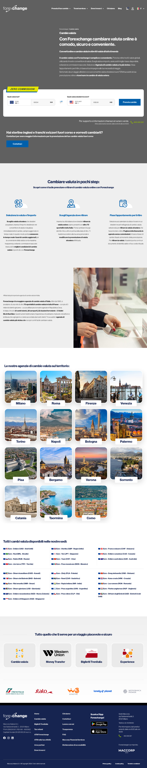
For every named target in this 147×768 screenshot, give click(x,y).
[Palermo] (126, 425)
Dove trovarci (96, 8)
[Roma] (56, 386)
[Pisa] (20, 463)
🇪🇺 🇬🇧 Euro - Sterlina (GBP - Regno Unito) (67, 549)
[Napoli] (56, 425)
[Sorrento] (126, 463)
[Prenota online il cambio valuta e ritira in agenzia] (20, 655)
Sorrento (126, 480)
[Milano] (20, 386)
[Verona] (91, 463)
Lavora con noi (68, 724)
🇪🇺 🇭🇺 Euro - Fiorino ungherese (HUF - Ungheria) (117, 589)
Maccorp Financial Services (73, 740)
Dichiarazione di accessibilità (74, 745)
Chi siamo (111, 8)
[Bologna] (91, 425)
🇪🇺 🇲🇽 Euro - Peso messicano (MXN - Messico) (69, 564)
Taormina (56, 518)
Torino (20, 441)
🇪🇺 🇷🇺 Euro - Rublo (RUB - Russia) (16, 559)
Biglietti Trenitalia (41, 724)
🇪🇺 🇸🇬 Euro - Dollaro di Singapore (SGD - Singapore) (23, 599)
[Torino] (20, 425)
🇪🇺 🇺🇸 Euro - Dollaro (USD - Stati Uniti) (18, 549)
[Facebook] (4, 738)
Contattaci (66, 719)
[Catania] (20, 501)
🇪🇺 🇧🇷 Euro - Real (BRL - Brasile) (15, 554)
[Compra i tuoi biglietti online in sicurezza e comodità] (92, 655)
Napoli (56, 441)
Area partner (39, 745)
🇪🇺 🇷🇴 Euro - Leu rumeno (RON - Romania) (114, 583)
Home (36, 714)
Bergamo (56, 480)
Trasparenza (67, 729)
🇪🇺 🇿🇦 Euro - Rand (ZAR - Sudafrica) (65, 578)
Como (91, 518)
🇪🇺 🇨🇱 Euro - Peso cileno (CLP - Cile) (65, 594)
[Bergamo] (56, 463)
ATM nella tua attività (42, 740)
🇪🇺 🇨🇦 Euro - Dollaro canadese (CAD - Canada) (116, 554)
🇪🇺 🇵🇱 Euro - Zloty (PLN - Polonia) (64, 573)
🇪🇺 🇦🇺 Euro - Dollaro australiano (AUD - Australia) (117, 559)
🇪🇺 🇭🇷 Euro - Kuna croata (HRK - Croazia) (114, 578)
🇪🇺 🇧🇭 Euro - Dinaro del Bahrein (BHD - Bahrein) (22, 578)
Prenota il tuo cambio (60, 8)
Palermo (126, 441)
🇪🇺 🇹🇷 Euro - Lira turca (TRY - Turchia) (18, 564)
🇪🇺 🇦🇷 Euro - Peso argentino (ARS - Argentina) (69, 589)
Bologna (91, 441)
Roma (56, 403)
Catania (20, 518)
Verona (91, 480)
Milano (21, 403)
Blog (120, 8)
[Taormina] (56, 501)
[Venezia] (126, 386)
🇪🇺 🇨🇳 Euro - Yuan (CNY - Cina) (63, 559)
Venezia (126, 403)
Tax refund (38, 729)
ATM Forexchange (41, 735)
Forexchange (63, 29)
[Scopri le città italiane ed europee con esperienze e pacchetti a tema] (128, 655)
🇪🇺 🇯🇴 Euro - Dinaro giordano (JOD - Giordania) (21, 589)
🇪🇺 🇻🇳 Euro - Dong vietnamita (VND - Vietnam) (116, 573)
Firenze (91, 403)
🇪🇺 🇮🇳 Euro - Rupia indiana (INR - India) (66, 583)
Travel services (80, 8)
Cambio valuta (40, 719)
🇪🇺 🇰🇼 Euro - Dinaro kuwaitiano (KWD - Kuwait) (21, 573)
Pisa (21, 480)
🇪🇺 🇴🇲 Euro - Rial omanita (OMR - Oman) (19, 583)
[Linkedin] (12, 738)
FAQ (64, 735)
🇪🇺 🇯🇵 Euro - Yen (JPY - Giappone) (64, 554)
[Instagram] (8, 738)
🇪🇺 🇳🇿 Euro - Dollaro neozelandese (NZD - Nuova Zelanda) (26, 594)
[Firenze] (91, 386)
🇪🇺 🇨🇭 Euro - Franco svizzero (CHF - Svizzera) (116, 549)
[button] (140, 8)
